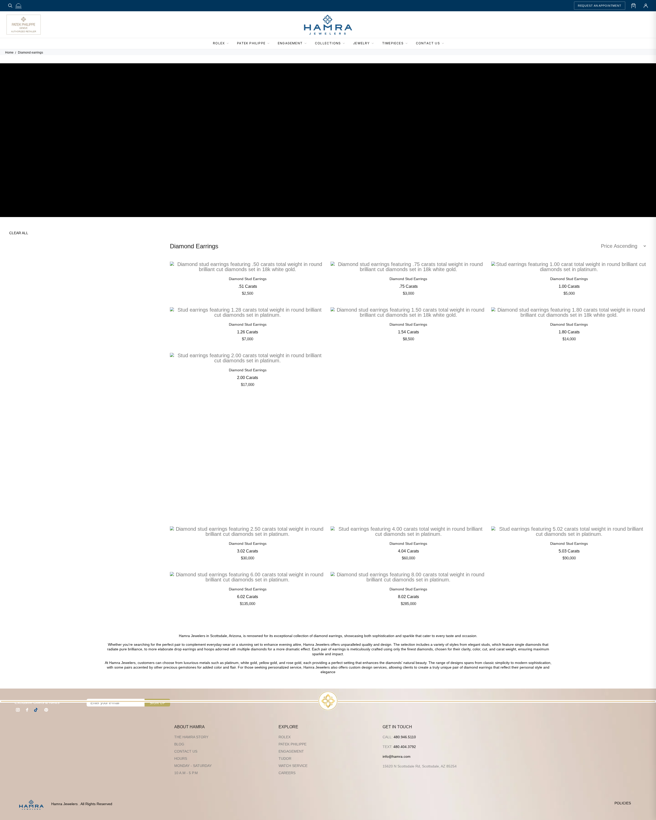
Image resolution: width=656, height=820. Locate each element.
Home (9, 52)
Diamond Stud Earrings (247, 279)
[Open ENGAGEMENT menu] (307, 43)
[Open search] (10, 6)
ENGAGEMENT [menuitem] (290, 43)
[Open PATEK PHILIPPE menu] (269, 43)
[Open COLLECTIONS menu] (345, 43)
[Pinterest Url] (46, 709)
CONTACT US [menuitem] (428, 43)
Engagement (291, 751)
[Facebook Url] (27, 709)
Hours (180, 758)
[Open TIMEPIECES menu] (408, 43)
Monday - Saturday (193, 766)
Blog (179, 744)
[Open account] (646, 6)
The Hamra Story (191, 737)
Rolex (285, 737)
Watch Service (293, 766)
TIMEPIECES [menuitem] (393, 43)
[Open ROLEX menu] (229, 43)
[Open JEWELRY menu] (374, 43)
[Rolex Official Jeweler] (630, 25)
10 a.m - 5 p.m (186, 773)
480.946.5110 (405, 737)
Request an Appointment (599, 5)
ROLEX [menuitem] (219, 43)
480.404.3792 (404, 747)
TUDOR (285, 758)
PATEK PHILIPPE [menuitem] (251, 43)
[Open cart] (633, 6)
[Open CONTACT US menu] (444, 43)
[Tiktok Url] (36, 709)
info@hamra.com (397, 756)
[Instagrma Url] (18, 709)
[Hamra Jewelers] (328, 25)
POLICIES (622, 803)
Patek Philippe (292, 744)
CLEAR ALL (18, 233)
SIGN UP (157, 703)
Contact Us (185, 751)
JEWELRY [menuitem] (361, 43)
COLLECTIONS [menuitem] (328, 43)
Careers (287, 773)
